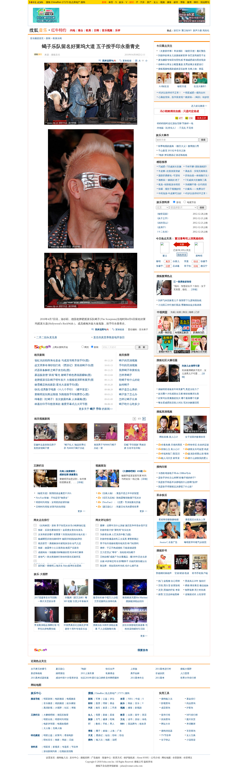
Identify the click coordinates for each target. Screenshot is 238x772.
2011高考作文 (137, 678)
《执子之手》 (162, 218)
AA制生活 (164, 86)
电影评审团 (49, 723)
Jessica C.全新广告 (168, 542)
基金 (112, 703)
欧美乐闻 (57, 38)
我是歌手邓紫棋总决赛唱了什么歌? (175, 486)
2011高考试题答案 (40, 678)
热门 (160, 581)
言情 (160, 585)
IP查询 (189, 707)
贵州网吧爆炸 (112, 678)
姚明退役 (60, 673)
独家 (57, 739)
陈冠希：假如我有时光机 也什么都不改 (119, 565)
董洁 (165, 255)
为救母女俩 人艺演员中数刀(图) (115, 534)
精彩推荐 (162, 162)
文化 (122, 719)
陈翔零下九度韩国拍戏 (190, 300)
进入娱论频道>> (199, 106)
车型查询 (190, 731)
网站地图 (166, 757)
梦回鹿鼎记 (170, 155)
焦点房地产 (74, 2)
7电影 (161, 155)
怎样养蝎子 (125, 375)
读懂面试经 (190, 594)
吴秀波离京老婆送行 (193, 64)
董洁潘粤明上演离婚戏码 (189, 238)
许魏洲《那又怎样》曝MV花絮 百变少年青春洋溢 (76, 601)
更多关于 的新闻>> (96, 409)
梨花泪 (176, 453)
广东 (119, 731)
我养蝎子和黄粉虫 (129, 370)
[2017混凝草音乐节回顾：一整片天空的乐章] (46, 587)
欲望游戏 (175, 585)
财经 (90, 703)
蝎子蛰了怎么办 (128, 394)
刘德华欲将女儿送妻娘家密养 (172, 55)
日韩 (96, 30)
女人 (156, 2)
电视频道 (71, 699)
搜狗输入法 (166, 699)
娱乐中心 (36, 693)
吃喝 (112, 719)
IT (137, 2)
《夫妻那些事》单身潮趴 (170, 51)
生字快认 (165, 739)
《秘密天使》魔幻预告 (194, 51)
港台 (80, 30)
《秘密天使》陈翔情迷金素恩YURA (53, 493)
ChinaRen (56, 2)
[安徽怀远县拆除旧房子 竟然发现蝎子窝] (45, 432)
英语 (144, 715)
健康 (105, 719)
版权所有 (148, 761)
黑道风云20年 (191, 581)
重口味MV (186, 30)
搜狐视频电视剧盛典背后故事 (172, 69)
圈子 (98, 731)
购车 (98, 707)
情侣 (196, 261)
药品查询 (190, 703)
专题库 (65, 747)
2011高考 (159, 678)
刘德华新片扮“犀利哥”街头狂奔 (115, 530)
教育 (122, 715)
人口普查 (184, 673)
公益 (105, 699)
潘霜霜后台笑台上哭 (195, 519)
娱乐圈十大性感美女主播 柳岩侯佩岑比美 (178, 393)
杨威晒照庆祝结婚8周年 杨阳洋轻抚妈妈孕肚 (60, 539)
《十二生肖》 (162, 231)
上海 (112, 731)
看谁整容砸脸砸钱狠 (169, 519)
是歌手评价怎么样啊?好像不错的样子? (177, 477)
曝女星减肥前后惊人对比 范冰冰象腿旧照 (178, 402)
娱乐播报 (71, 703)
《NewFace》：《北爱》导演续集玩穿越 (120, 502)
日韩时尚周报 (42, 506)
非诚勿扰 (159, 673)
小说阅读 (190, 739)
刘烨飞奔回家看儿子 (168, 300)
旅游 (90, 719)
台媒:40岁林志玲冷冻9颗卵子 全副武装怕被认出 (123, 561)
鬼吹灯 (202, 581)
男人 (112, 723)
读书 (130, 719)
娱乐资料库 (163, 202)
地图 (107, 739)
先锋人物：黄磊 (195, 69)
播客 (169, 2)
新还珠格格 (181, 155)
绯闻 (196, 266)
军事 (98, 699)
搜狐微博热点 (164, 276)
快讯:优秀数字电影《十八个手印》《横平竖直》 (62, 389)
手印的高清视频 (128, 365)
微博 (189, 2)
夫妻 (182, 244)
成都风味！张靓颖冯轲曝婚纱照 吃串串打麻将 (60, 552)
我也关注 (181, 255)
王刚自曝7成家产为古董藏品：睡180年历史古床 (123, 556)
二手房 (113, 707)
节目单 (74, 747)
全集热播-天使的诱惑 (171, 444)
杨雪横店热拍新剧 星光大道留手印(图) (57, 384)
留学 (137, 715)
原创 (137, 719)
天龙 (90, 735)
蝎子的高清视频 (128, 360)
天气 (98, 719)
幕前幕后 (194, 585)
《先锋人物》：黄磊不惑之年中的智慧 (120, 493)
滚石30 (177, 30)
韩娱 (64, 739)
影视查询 (165, 703)
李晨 (186, 261)
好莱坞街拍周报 (57, 506)
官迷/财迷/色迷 (182, 573)
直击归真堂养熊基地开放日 (109, 337)
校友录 (142, 723)
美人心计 (175, 449)
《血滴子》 (161, 227)
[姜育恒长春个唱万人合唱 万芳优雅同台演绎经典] (105, 587)
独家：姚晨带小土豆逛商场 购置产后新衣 (58, 548)
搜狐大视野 (186, 669)
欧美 (88, 30)
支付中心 (74, 757)
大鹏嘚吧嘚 (49, 715)
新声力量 (197, 30)
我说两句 (204, 2)
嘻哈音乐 (48, 739)
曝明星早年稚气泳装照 (195, 542)
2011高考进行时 (163, 669)
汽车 (142, 2)
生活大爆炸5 (200, 86)
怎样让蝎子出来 (128, 399)
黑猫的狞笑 (169, 590)
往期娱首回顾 (66, 751)
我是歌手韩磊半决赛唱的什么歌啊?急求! (178, 482)
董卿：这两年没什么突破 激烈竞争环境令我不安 (123, 525)
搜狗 (83, 2)
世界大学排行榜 (188, 678)
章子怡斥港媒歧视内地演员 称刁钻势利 (119, 543)
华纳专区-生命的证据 (198, 444)
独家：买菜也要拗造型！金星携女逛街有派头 (60, 530)
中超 (137, 699)
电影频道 (59, 699)
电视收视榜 (62, 723)
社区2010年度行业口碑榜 (93, 678)
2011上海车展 (87, 673)
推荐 (160, 594)
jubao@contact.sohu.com (131, 766)
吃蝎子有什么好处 (129, 379)
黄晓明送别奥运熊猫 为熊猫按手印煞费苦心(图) (62, 394)
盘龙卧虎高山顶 (196, 453)
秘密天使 (181, 86)
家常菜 (176, 458)
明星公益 (48, 735)
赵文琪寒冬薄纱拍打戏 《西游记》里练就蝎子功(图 (64, 365)
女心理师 (175, 581)
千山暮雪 (162, 150)
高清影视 (48, 707)
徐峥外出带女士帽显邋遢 (170, 64)
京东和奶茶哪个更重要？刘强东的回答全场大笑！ (62, 534)
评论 (112, 699)
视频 (162, 2)
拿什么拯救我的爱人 (198, 458)
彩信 (121, 735)
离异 (168, 261)
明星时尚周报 (61, 719)
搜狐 (48, 2)
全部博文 (187, 757)
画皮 (206, 449)
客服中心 (106, 757)
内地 (72, 30)
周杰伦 (205, 30)
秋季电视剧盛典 (166, 146)
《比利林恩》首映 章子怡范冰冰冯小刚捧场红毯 (62, 525)
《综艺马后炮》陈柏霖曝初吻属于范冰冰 (121, 497)
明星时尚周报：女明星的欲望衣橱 (52, 502)
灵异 (160, 590)
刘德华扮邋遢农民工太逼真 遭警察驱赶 (119, 539)
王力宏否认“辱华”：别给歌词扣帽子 (117, 552)
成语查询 (165, 707)
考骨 (177, 590)
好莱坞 (58, 735)
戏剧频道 (59, 703)
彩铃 (114, 735)
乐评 (117, 30)
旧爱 (168, 266)
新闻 (48, 38)
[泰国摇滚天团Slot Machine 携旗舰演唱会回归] (134, 587)
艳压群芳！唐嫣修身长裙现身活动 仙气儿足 (59, 543)
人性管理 (201, 594)
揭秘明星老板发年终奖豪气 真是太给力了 (178, 389)
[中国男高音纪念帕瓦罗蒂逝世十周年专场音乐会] (76, 615)
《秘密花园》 (162, 214)
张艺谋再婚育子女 (197, 55)
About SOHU (143, 757)
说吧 (114, 739)
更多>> (143, 636)
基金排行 (190, 699)
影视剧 (138, 707)
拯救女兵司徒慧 (196, 449)
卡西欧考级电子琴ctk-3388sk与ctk (174, 473)
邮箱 (105, 731)
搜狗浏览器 (166, 731)
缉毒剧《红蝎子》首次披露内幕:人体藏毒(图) (61, 399)
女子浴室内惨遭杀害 (195, 437)
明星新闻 (48, 699)
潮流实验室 (62, 715)
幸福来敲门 (166, 453)
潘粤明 (199, 255)
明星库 (47, 747)
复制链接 (127, 60)
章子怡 (187, 266)
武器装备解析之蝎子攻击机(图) (52, 370)
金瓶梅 (167, 581)
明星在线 (48, 719)
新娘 (105, 715)
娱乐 (121, 2)
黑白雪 (167, 585)
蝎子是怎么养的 (128, 389)
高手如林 (135, 673)
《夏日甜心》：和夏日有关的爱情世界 (120, 506)
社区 (66, 707)
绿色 (144, 719)
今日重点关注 (164, 45)
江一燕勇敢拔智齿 (182, 281)
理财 (105, 703)
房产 (149, 2)
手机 (105, 723)
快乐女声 (110, 669)
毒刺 (206, 453)
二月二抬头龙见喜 (46, 337)
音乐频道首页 (37, 38)
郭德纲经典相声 (164, 573)
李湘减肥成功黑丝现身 (194, 60)
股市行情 (165, 715)
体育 (111, 2)
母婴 (98, 715)
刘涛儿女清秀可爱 (191, 365)
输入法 (99, 739)
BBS (196, 2)
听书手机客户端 (200, 573)
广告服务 (95, 757)
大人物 (47, 728)
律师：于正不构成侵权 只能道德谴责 (118, 548)
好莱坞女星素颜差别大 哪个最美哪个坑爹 (178, 398)
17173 (65, 2)
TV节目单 (166, 735)
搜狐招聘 (85, 757)
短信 (107, 735)
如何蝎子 (124, 384)
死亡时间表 (200, 590)
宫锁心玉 (165, 449)
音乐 (137, 703)
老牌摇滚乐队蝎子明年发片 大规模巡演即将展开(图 (64, 379)
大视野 (58, 707)
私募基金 (110, 673)
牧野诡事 (189, 590)
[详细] (80, 482)
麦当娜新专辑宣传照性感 (170, 60)
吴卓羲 (176, 266)
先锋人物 (57, 728)
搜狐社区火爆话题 (167, 360)
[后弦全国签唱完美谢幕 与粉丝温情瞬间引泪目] (134, 615)
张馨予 (159, 266)
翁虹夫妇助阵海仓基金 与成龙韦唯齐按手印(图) (62, 360)
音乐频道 (48, 703)
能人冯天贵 (166, 458)
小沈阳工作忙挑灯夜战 (169, 305)
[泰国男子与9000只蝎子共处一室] (105, 432)
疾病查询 (165, 719)
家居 (105, 707)
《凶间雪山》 (162, 223)
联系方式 (117, 757)
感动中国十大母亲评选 (67, 678)
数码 (98, 723)
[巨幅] (135, 432)
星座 (112, 715)
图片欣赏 (190, 719)
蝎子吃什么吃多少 (129, 404)
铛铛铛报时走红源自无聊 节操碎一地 (175, 123)
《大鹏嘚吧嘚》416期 (132, 471)
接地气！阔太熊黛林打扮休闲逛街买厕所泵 (59, 556)
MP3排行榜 (192, 715)
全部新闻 (177, 757)
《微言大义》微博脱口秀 (186, 146)
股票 (98, 703)
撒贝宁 (204, 266)
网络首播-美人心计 (168, 437)
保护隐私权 (129, 757)
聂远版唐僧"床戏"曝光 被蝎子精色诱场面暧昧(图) (63, 375)
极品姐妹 (204, 585)
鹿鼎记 (99, 735)
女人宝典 (190, 735)
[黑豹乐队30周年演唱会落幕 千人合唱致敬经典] (105, 615)
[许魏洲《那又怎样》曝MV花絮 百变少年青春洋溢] (76, 587)
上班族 (134, 669)
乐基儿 (176, 261)
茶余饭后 (162, 495)
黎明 (158, 261)
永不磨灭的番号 (38, 669)
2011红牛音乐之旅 (177, 150)
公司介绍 (155, 757)
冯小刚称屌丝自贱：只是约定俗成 (179, 111)
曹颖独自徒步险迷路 (191, 305)
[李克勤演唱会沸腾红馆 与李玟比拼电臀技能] (46, 615)
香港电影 (68, 735)
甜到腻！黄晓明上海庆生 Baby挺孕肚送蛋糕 (59, 565)
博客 (182, 2)
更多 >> (81, 511)
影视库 (56, 747)
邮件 (176, 2)
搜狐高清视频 (164, 411)
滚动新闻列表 (50, 751)
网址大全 (165, 723)
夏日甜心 (60, 669)
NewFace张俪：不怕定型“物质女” (52, 497)
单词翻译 (190, 723)
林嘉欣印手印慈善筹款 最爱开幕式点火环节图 (61, 404)
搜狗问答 (162, 466)
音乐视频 (107, 30)
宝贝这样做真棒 (171, 594)
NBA (130, 699)
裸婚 (187, 585)
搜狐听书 (162, 550)
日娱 (71, 739)
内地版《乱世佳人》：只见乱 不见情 (175, 128)
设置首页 (50, 757)
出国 (130, 715)
